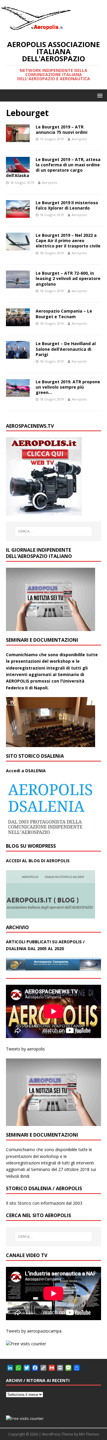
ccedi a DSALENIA (27, 770)
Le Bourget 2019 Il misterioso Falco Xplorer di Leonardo (67, 205)
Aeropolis (79, 139)
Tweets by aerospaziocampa (34, 1331)
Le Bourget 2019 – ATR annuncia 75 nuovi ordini (61, 129)
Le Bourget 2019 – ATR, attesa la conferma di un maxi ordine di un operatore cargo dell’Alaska (53, 167)
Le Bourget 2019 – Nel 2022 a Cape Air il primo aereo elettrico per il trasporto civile (68, 240)
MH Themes (89, 1434)
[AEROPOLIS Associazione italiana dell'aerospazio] (35, 30)
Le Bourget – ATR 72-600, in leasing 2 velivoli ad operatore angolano (68, 278)
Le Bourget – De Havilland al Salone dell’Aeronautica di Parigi (66, 349)
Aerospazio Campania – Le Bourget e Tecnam (64, 313)
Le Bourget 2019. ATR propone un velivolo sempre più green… (68, 387)
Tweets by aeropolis (25, 1049)
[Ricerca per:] (53, 531)
